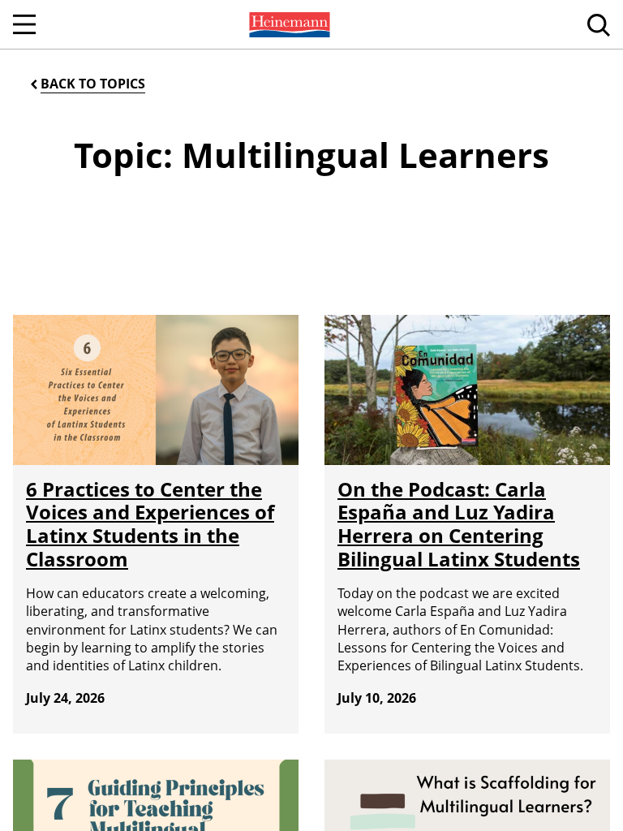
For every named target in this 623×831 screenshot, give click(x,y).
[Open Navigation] (24, 24)
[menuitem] (288, 24)
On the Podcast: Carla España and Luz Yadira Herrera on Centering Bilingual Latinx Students (458, 524)
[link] (288, 24)
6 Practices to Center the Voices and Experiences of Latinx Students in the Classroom (150, 524)
